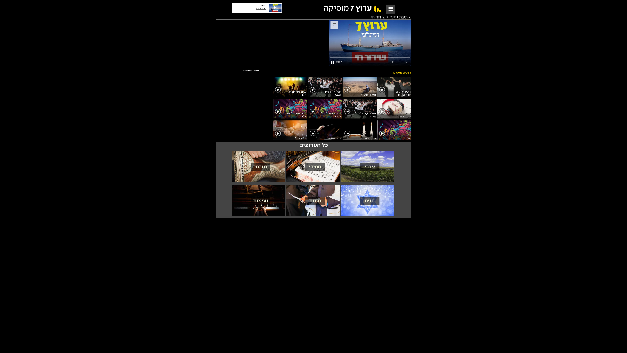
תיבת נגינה (399, 17)
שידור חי (378, 17)
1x (406, 62)
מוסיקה (347, 8)
